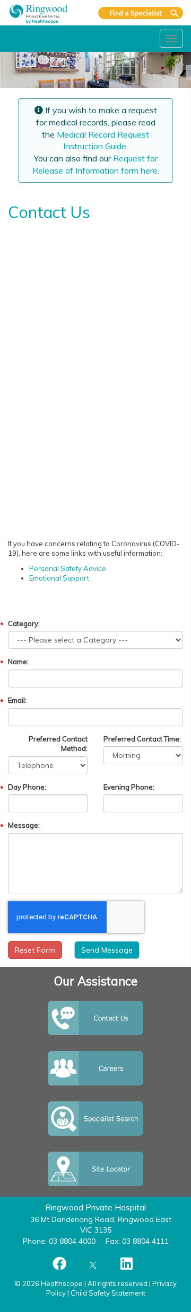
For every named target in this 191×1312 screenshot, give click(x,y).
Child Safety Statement (108, 1293)
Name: (18, 661)
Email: (17, 700)
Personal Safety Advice (67, 568)
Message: (24, 825)
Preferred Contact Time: (142, 739)
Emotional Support (59, 578)
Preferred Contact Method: (58, 744)
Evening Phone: (128, 787)
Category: (24, 623)
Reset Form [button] (35, 950)
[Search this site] (140, 13)
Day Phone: (27, 787)
